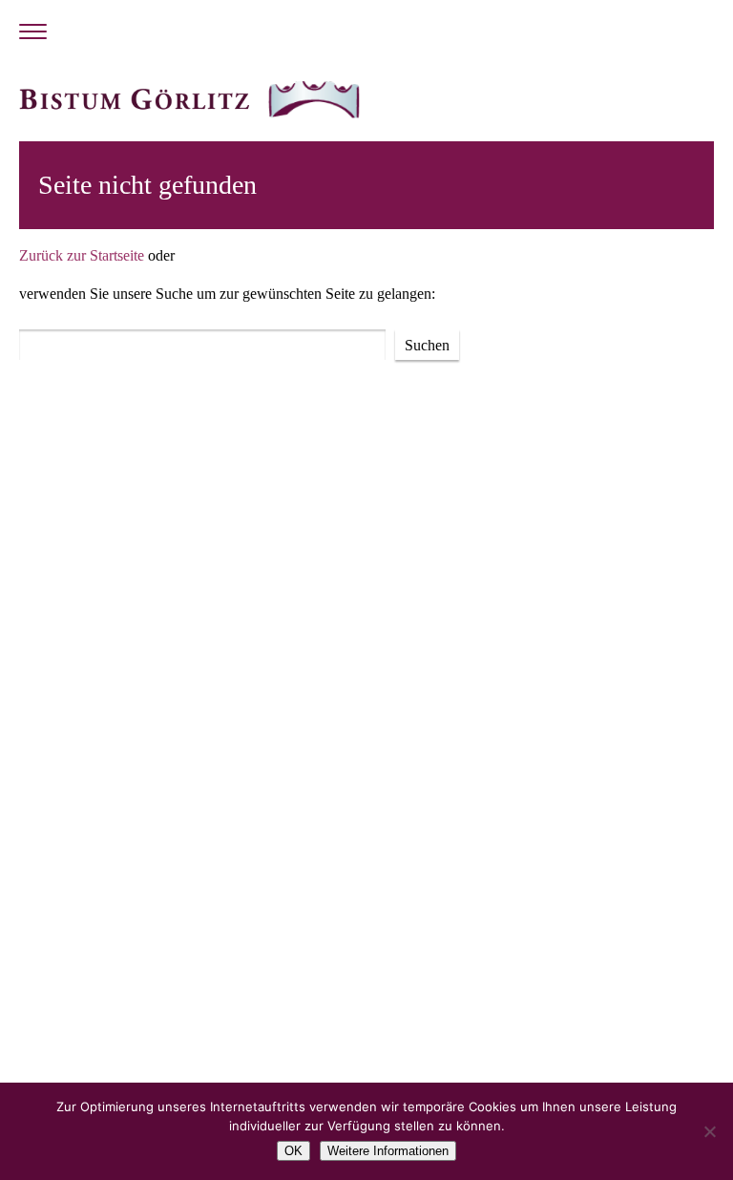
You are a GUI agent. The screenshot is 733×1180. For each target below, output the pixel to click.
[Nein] (709, 1131)
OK (293, 1151)
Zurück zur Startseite (81, 255)
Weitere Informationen (388, 1151)
